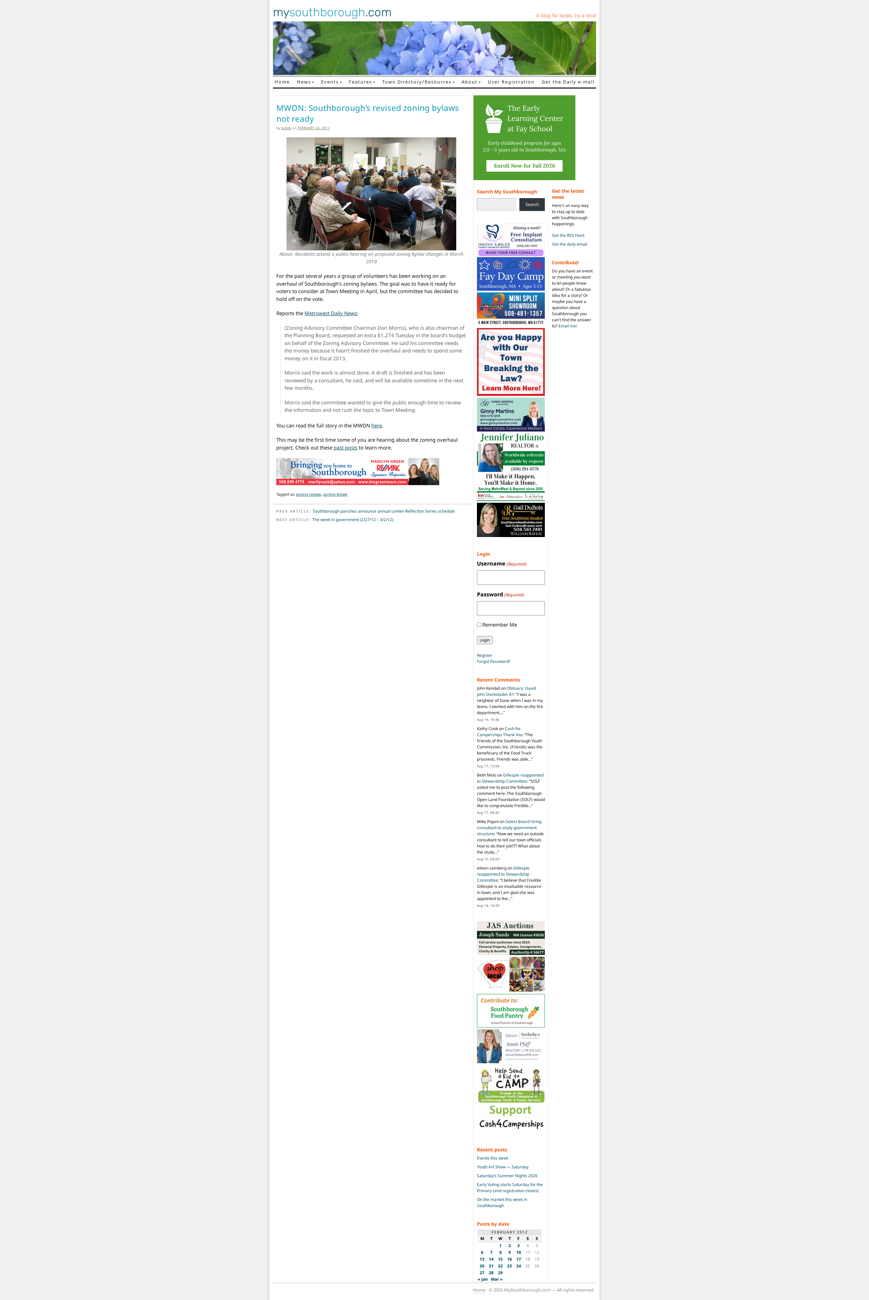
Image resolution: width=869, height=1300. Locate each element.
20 (482, 1266)
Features (360, 82)
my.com (332, 12)
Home (282, 82)
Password (500, 594)
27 (482, 1273)
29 (500, 1273)
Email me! (567, 326)
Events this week (492, 1158)
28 (491, 1273)
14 (491, 1259)
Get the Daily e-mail (568, 82)
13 (482, 1259)
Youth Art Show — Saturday (503, 1167)
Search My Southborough (507, 191)
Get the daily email (569, 244)
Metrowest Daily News (330, 313)
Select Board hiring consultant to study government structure (509, 828)
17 (518, 1259)
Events (330, 82)
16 (509, 1259)
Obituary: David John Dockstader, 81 (506, 691)
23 (509, 1266)
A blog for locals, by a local (566, 16)
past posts (345, 447)
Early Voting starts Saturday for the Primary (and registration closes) (510, 1187)
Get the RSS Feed (568, 235)
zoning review (308, 494)
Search (532, 204)
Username (501, 563)
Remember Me (499, 624)
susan (286, 128)
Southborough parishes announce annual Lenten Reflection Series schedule (384, 511)
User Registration (511, 82)
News (304, 82)
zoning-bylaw (335, 494)
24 (518, 1266)
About (470, 82)
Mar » (497, 1279)
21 (491, 1266)
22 (500, 1266)
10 (518, 1252)
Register (485, 655)
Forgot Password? (493, 661)
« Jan (483, 1279)
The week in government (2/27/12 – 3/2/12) (352, 519)
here (376, 425)
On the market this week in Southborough (502, 1202)
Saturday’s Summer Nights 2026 (507, 1176)
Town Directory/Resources (416, 82)
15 (500, 1259)
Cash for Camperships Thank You (499, 732)
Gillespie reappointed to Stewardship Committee (510, 778)
